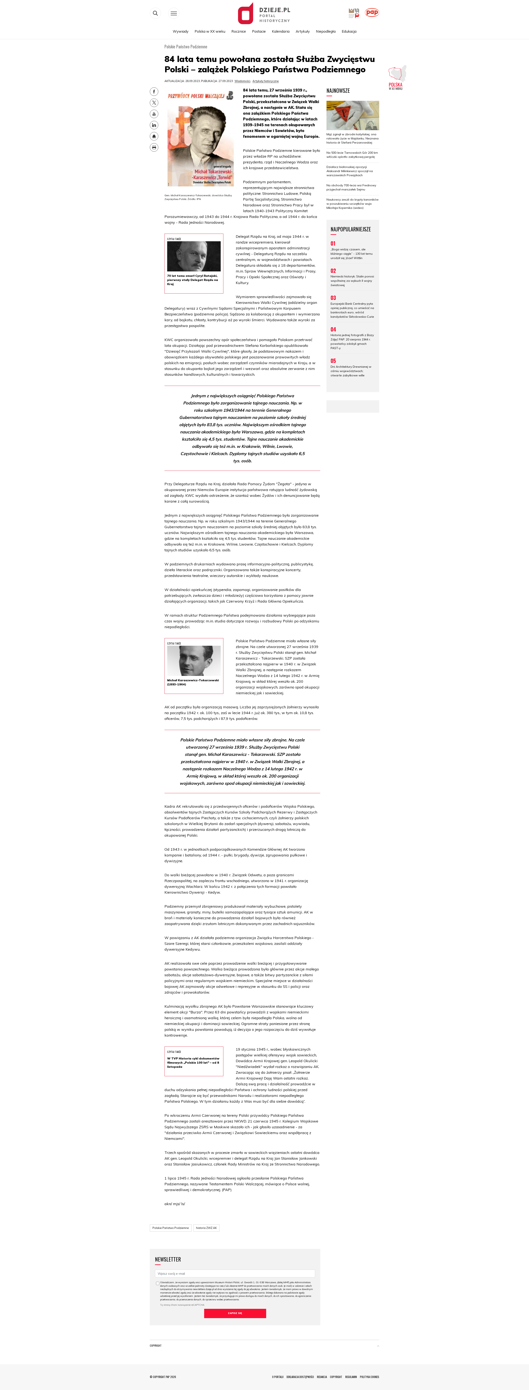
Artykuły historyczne (266, 81)
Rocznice (238, 31)
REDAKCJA (322, 1377)
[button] (378, 1346)
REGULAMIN (351, 1377)
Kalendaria (281, 31)
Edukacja (349, 31)
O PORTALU (278, 1377)
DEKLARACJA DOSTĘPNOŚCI (300, 1377)
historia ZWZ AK (206, 1227)
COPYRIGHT (336, 1377)
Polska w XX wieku (210, 31)
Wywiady (180, 31)
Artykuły (303, 31)
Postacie (259, 31)
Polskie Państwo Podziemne (171, 1227)
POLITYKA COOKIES (369, 1377)
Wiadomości (242, 81)
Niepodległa (326, 31)
